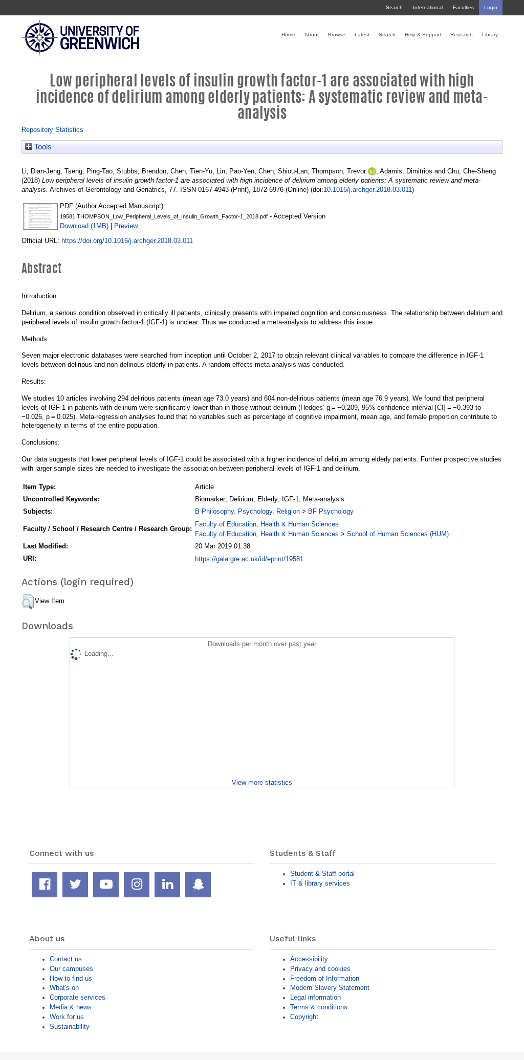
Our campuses (71, 969)
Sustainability (70, 1026)
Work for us (67, 1017)
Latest (362, 34)
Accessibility (309, 959)
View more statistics (262, 782)
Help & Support (423, 34)
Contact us (66, 959)
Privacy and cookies (320, 969)
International (428, 7)
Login (490, 7)
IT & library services (320, 883)
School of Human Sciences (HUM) (398, 534)
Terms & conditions (318, 1007)
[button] (28, 601)
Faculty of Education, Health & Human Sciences (267, 524)
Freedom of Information (324, 978)
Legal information (315, 997)
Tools (42, 147)
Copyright (304, 1017)
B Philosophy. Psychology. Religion (247, 511)
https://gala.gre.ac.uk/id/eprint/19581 (249, 559)
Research (461, 34)
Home (288, 34)
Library (490, 34)
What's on (64, 987)
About (311, 34)
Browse (336, 34)
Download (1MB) (84, 226)
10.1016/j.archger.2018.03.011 (367, 189)
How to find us (71, 978)
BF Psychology (331, 511)
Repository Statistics (52, 130)
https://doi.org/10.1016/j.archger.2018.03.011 (127, 241)
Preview (126, 226)
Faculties (463, 7)
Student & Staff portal (322, 873)
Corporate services (77, 997)
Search (394, 7)
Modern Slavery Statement (329, 987)
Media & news (71, 1007)
